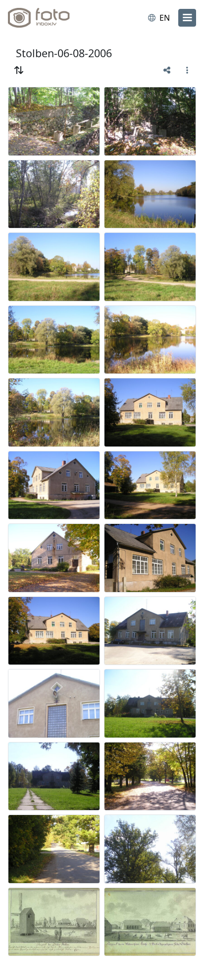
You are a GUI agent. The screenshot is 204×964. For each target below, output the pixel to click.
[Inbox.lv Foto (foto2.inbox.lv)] (48, 18)
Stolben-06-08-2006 (64, 53)
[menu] (187, 18)
